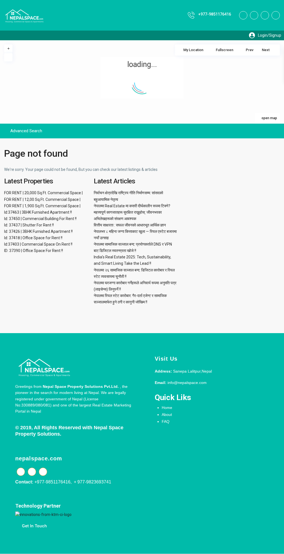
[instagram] (276, 15)
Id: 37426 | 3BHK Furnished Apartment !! (38, 231)
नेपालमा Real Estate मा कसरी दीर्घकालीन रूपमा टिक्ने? (132, 206)
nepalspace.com (38, 458)
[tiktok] (254, 15)
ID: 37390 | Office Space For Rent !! (33, 250)
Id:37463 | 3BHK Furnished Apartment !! (38, 212)
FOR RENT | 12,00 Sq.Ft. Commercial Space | (42, 199)
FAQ (165, 421)
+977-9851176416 (214, 14)
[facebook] (243, 15)
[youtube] (265, 15)
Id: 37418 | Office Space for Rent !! (33, 238)
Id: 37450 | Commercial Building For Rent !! (40, 218)
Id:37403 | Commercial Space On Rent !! (38, 244)
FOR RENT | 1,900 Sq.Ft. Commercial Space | (42, 206)
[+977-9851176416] (191, 15)
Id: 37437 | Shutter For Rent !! (29, 225)
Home (167, 407)
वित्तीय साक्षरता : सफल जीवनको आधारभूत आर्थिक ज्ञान (130, 225)
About (167, 414)
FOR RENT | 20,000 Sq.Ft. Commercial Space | (43, 193)
